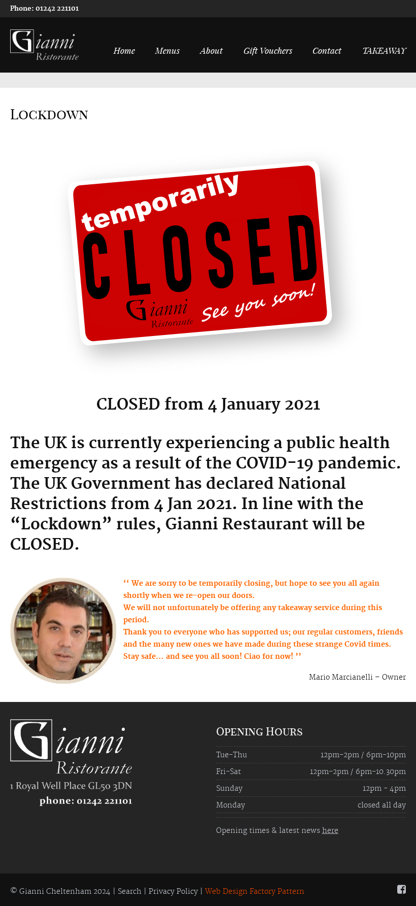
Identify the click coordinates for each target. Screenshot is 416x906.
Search (130, 891)
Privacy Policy (173, 891)
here (330, 830)
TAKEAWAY (384, 50)
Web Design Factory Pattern (254, 891)
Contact (327, 50)
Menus (167, 50)
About (211, 50)
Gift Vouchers (268, 50)
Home (124, 50)
